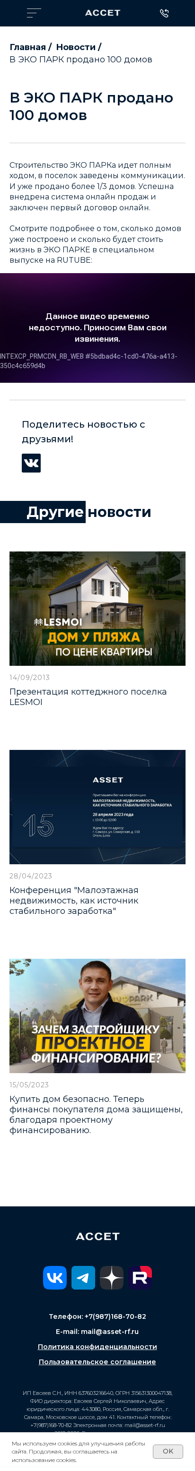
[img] (103, 13)
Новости (76, 47)
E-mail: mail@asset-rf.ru (97, 1331)
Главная (27, 47)
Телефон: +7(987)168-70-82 (97, 1316)
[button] (34, 13)
